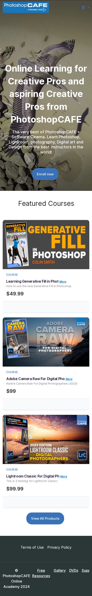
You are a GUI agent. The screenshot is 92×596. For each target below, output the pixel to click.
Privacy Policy (59, 547)
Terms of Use (32, 547)
